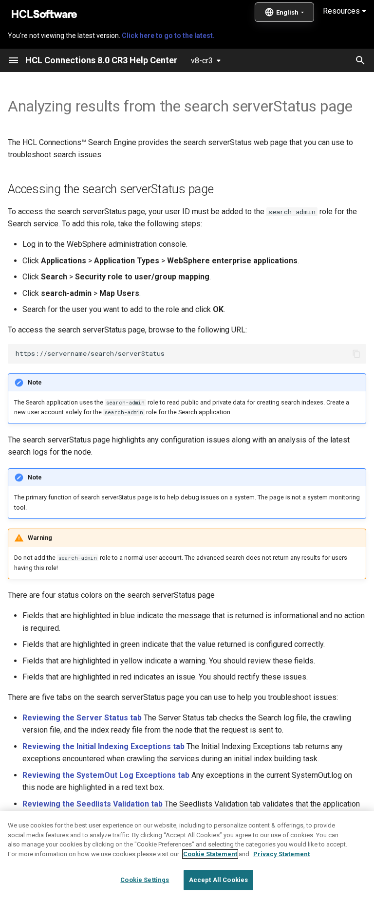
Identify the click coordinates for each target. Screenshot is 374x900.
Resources (342, 11)
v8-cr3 (202, 60)
